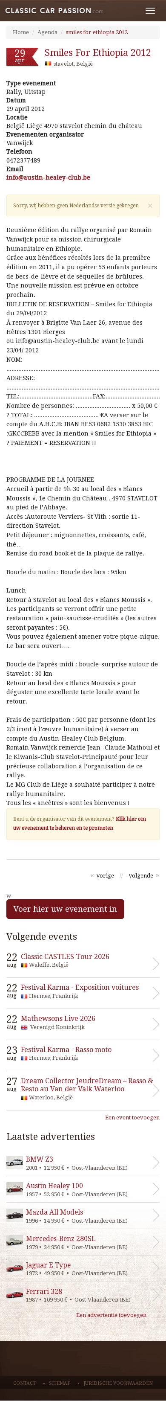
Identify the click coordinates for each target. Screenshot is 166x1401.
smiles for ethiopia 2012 (97, 32)
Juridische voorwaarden (118, 1383)
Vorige (105, 875)
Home (21, 32)
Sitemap (59, 1383)
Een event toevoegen (132, 1117)
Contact (24, 1383)
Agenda (47, 32)
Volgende (141, 875)
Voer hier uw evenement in (65, 908)
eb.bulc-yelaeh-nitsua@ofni (48, 177)
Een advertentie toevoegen (111, 1315)
